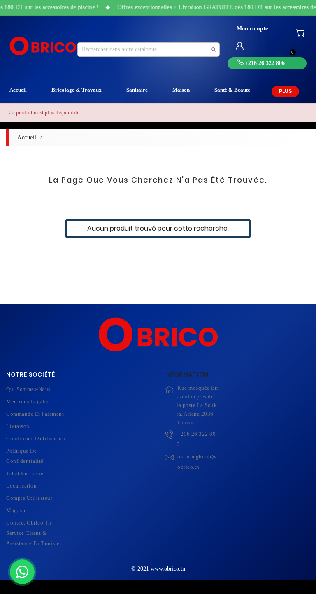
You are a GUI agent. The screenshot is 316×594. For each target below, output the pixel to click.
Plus (285, 91)
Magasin (16, 510)
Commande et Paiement (35, 414)
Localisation (21, 486)
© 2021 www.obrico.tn (158, 569)
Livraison (18, 426)
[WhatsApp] (22, 571)
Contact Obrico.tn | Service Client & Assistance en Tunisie (33, 533)
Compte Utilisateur (29, 498)
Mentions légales (27, 401)
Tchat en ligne (24, 473)
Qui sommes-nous (28, 389)
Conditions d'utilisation (35, 438)
